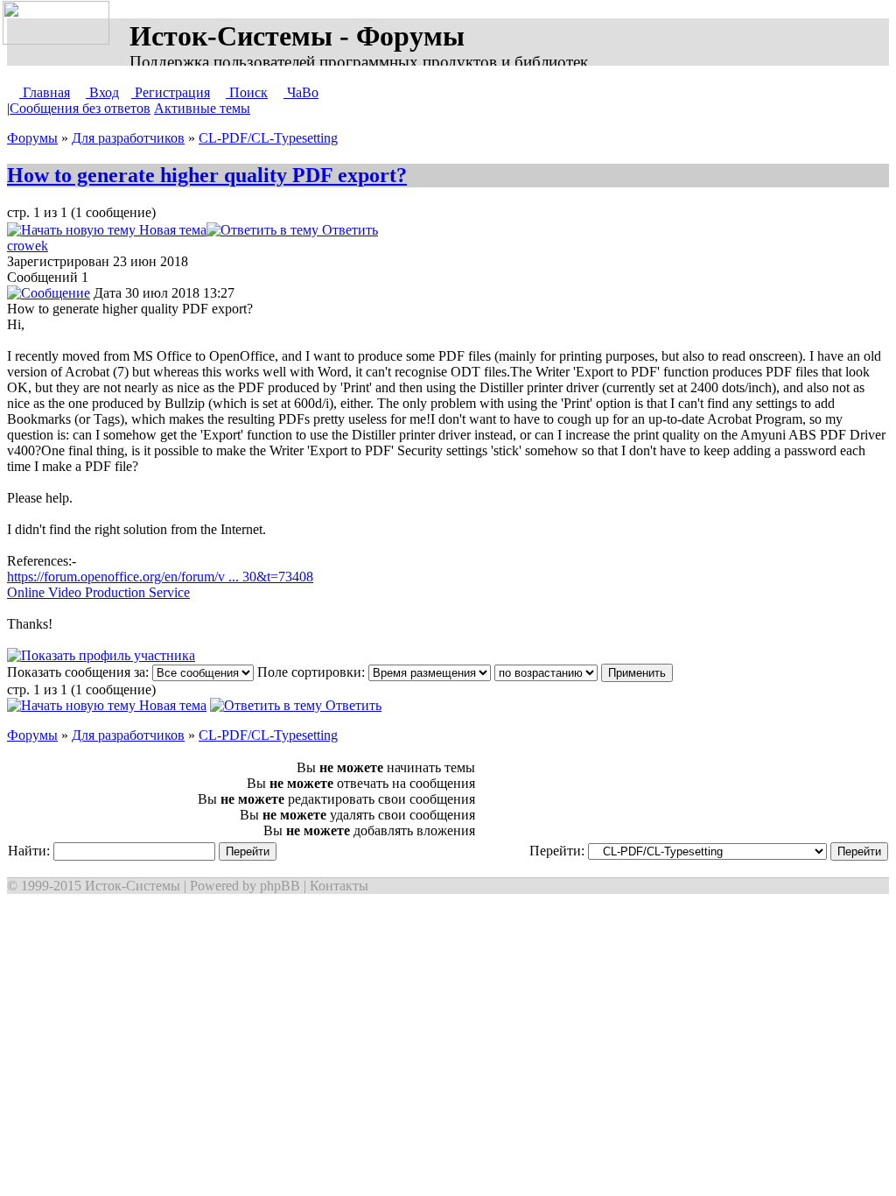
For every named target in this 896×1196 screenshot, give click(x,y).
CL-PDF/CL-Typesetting (268, 137)
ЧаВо (301, 92)
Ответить (348, 229)
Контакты (339, 885)
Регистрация (170, 92)
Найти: (30, 850)
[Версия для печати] (395, 229)
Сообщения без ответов (80, 108)
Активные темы (202, 108)
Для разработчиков (128, 137)
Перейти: (558, 850)
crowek (27, 245)
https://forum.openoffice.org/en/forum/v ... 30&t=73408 (160, 576)
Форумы (32, 137)
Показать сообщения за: (79, 672)
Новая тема (171, 229)
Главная (44, 92)
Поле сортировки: (312, 672)
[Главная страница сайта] (59, 23)
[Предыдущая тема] (417, 229)
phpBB (280, 885)
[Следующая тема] (434, 229)
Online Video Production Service (98, 592)
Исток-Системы (132, 885)
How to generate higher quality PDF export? (207, 175)
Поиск (247, 92)
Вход (102, 92)
